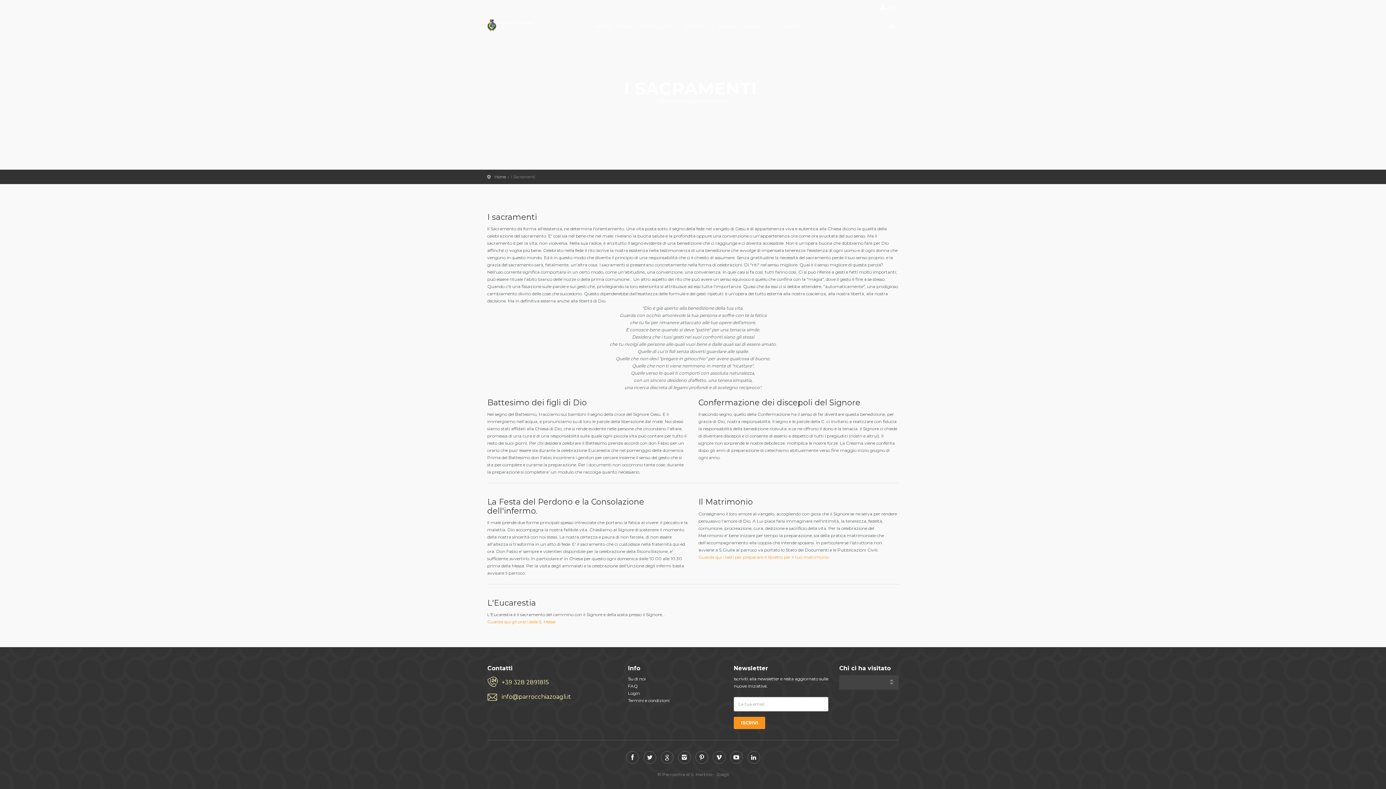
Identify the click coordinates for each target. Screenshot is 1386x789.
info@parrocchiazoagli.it (536, 696)
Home (603, 26)
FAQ (633, 686)
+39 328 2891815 (525, 682)
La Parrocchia (655, 26)
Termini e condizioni (649, 700)
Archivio (695, 26)
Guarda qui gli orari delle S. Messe (521, 621)
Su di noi (637, 678)
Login (891, 7)
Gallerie (727, 26)
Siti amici (754, 26)
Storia (625, 26)
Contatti (788, 26)
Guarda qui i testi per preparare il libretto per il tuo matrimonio (763, 557)
